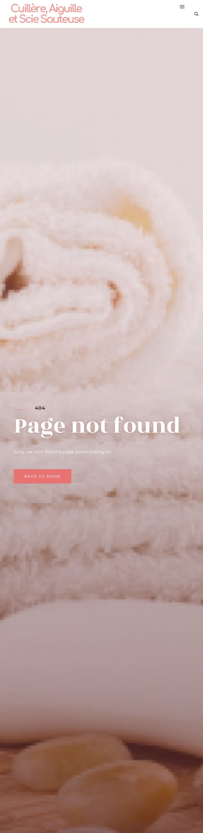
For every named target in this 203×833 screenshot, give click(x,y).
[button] (182, 7)
